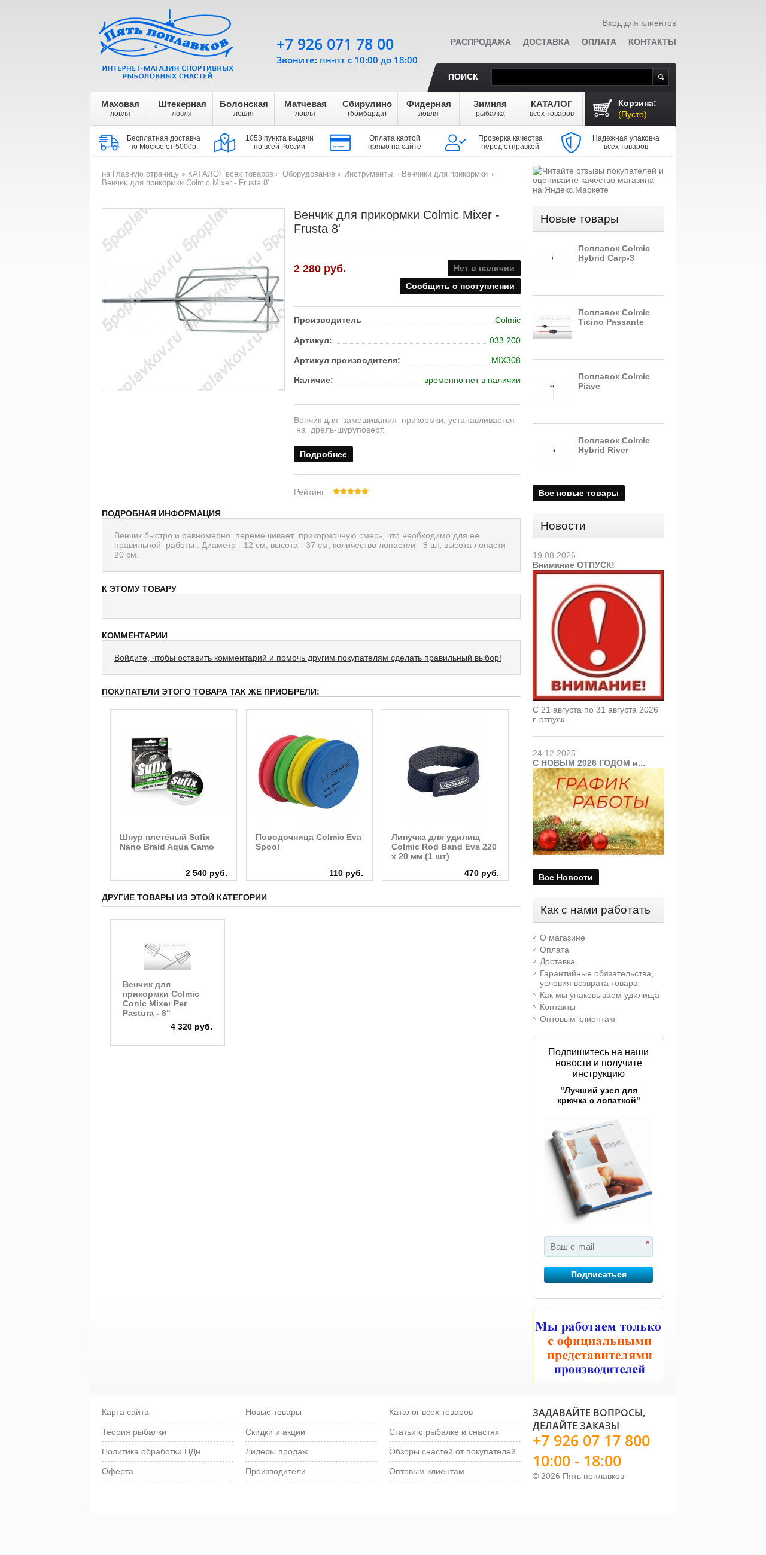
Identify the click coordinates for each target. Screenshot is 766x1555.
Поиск (463, 76)
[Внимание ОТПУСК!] (598, 574)
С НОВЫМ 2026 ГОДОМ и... (589, 763)
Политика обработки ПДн (151, 1451)
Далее (518, 763)
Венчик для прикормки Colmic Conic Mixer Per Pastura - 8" (161, 998)
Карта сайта (125, 1412)
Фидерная (428, 108)
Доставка (546, 42)
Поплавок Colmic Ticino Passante (614, 317)
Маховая (120, 108)
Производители (275, 1471)
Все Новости (566, 877)
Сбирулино (367, 108)
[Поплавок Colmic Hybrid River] (552, 455)
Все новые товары (579, 493)
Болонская (244, 108)
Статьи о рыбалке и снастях (444, 1432)
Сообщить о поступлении (460, 286)
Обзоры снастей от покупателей (452, 1451)
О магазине (562, 937)
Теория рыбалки (134, 1432)
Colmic (508, 320)
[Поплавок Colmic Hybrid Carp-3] (552, 263)
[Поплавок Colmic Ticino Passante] (552, 327)
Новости (563, 525)
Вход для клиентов (639, 23)
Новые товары (579, 218)
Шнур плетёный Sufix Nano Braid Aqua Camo (167, 841)
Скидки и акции (275, 1432)
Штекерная (182, 108)
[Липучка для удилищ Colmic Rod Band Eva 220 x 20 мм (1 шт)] (445, 772)
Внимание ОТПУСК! (574, 565)
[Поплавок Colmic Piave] (552, 391)
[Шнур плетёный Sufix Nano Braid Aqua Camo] (173, 772)
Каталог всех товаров (431, 1412)
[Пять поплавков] (167, 41)
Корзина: (637, 108)
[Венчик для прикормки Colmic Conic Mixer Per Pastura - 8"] (167, 955)
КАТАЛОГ (552, 108)
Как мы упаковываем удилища (599, 995)
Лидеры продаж (276, 1451)
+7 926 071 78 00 (335, 44)
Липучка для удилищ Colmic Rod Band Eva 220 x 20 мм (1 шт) (444, 846)
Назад (104, 763)
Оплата (599, 42)
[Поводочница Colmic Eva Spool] (309, 772)
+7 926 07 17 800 (591, 1440)
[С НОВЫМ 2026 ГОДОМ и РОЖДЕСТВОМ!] (598, 772)
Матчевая (305, 108)
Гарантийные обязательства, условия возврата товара (596, 978)
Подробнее (323, 454)
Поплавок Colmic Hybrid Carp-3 (614, 253)
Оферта (117, 1471)
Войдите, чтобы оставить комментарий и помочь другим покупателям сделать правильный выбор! (307, 657)
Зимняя (490, 108)
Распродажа (481, 42)
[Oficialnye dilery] (598, 1347)
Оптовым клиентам (577, 1019)
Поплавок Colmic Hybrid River (614, 445)
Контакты (652, 42)
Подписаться (599, 1274)
